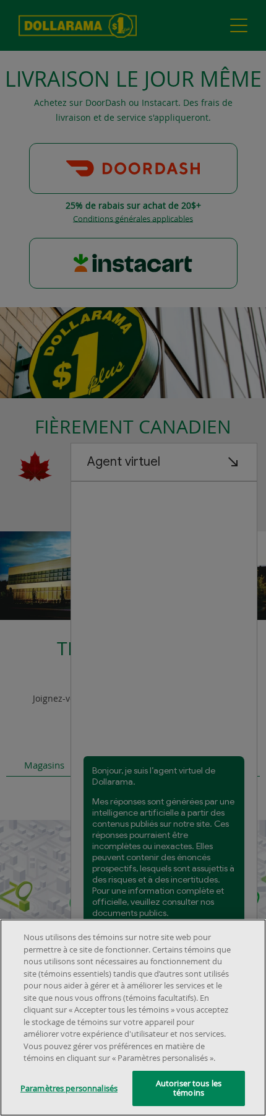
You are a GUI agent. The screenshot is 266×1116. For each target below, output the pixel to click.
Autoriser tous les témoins (188, 1088)
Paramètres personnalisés (69, 1088)
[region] (133, 1017)
